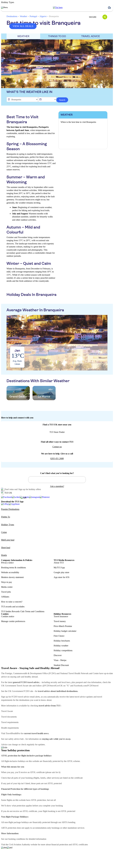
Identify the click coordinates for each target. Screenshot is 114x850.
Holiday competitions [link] (63, 650)
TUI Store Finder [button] (57, 432)
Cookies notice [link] (7, 616)
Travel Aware (7, 711)
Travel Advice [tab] (90, 36)
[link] (58, 7)
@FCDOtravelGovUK (52, 685)
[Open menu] (4, 7)
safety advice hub (16, 739)
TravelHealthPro (13, 733)
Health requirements (10, 728)
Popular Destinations (10, 509)
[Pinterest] (44, 497)
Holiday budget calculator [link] (65, 631)
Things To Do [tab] (57, 36)
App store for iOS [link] (61, 577)
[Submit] (32, 478)
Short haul (5, 547)
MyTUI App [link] (59, 567)
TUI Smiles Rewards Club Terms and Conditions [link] (22, 611)
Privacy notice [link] (7, 562)
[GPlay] (5, 504)
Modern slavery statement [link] (12, 577)
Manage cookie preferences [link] (13, 621)
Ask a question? (57, 486)
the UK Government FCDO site (19, 691)
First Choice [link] (59, 636)
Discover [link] (58, 655)
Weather (23, 16)
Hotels (4, 555)
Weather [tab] (23, 36)
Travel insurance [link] (61, 616)
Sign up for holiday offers (29, 489)
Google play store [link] (61, 572)
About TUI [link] (59, 562)
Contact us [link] (57, 446)
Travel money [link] (60, 621)
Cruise (4, 532)
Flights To (5, 517)
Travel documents (9, 717)
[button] (110, 7)
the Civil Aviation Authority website (21, 844)
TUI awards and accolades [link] (12, 606)
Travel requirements (9, 722)
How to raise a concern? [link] (11, 602)
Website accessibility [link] (10, 572)
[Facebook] (6, 497)
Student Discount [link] (61, 665)
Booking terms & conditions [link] (13, 567)
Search (62, 100)
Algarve (43, 16)
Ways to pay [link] (6, 582)
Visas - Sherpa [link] (60, 660)
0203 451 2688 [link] (57, 458)
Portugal (33, 16)
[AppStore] (14, 504)
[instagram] (34, 497)
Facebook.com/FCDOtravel (86, 685)
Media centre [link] (7, 587)
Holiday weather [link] (61, 645)
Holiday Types (7, 524)
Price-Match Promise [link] (63, 626)
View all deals (23, 26)
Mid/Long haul (7, 540)
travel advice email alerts (29, 697)
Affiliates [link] (5, 597)
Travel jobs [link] (6, 592)
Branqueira (54, 16)
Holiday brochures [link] (62, 641)
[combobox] (57, 480)
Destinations (12, 16)
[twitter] (16, 497)
